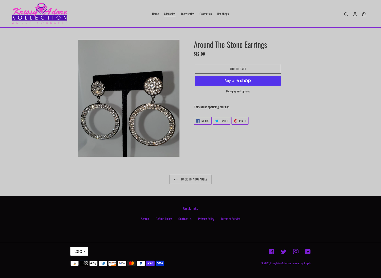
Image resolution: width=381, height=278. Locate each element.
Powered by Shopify (301, 263)
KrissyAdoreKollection (280, 263)
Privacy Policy (206, 218)
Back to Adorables (193, 179)
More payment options (238, 91)
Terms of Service (230, 218)
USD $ (78, 251)
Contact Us (185, 218)
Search (145, 218)
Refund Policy (164, 218)
